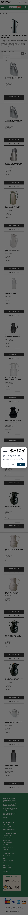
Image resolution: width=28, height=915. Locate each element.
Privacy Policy (13, 460)
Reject (12, 464)
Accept (20, 464)
